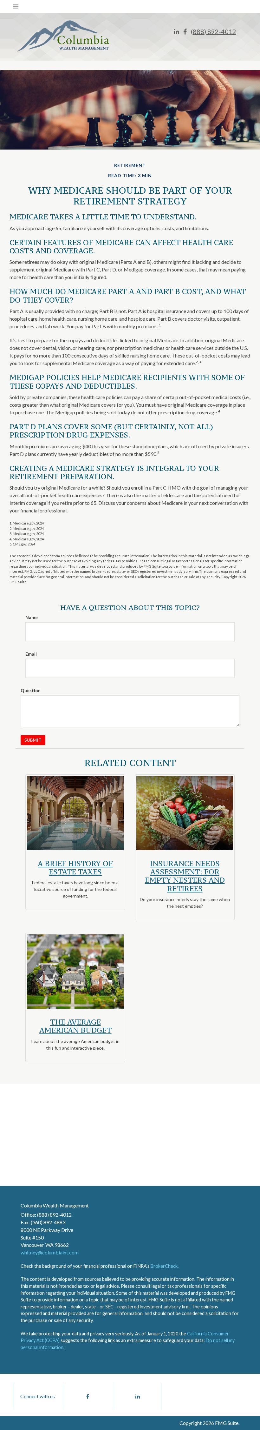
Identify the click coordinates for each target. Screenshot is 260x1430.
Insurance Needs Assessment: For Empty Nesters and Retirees (185, 876)
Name (31, 617)
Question (31, 690)
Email (31, 654)
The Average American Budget (75, 1026)
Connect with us (37, 1396)
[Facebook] (185, 31)
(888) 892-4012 (213, 31)
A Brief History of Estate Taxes (75, 867)
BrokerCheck (164, 1266)
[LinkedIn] (176, 31)
